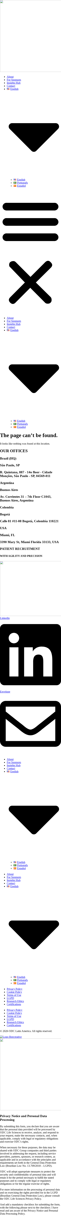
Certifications (14, 1004)
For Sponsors (14, 79)
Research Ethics (15, 1001)
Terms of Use (14, 995)
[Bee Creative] (11, 1036)
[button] (30, 252)
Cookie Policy (14, 992)
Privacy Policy (14, 988)
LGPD (10, 998)
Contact (11, 85)
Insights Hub (14, 82)
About (10, 76)
